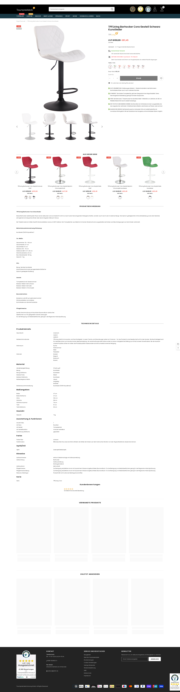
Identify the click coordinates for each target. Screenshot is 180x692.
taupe (26, 197)
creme (30, 197)
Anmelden (155, 659)
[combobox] (79, 9)
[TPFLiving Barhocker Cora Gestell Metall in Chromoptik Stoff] (60, 170)
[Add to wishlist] (161, 78)
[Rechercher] (81, 9)
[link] (33, 555)
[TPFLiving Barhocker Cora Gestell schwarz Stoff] (30, 170)
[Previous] (17, 126)
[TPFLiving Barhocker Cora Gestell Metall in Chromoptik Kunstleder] (120, 170)
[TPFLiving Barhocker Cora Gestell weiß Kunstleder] (150, 170)
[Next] (102, 126)
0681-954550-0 (52, 660)
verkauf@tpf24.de (52, 671)
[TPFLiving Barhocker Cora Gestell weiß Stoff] (90, 170)
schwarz (34, 197)
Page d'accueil (20, 21)
